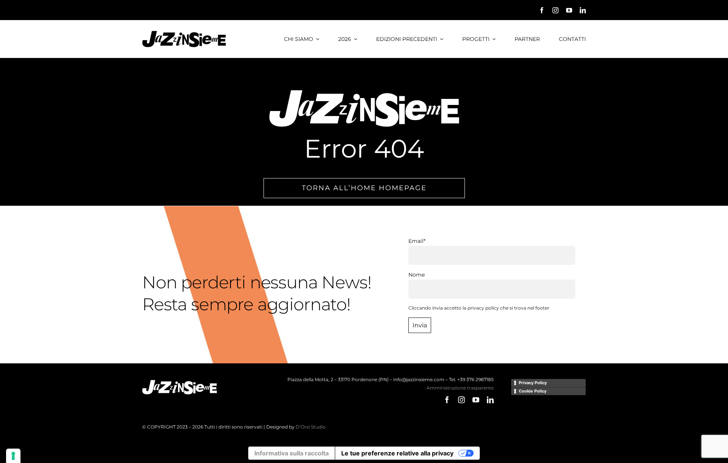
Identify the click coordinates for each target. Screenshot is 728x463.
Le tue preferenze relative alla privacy (397, 453)
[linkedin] (583, 10)
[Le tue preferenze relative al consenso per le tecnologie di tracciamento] (13, 456)
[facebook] (542, 10)
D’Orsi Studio (311, 427)
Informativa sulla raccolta (291, 453)
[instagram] (555, 10)
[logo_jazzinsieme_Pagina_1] (184, 33)
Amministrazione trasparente (460, 388)
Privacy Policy (533, 382)
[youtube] (569, 10)
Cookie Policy (532, 391)
